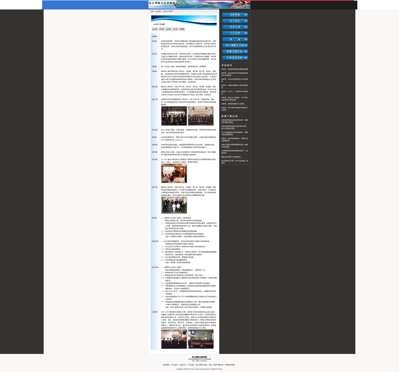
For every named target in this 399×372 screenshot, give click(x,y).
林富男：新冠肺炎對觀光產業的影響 (234, 69)
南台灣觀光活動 (201, 365)
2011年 (161, 29)
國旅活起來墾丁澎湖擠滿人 (231, 157)
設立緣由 (174, 365)
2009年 (175, 29)
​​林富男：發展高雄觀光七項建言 (233, 104)
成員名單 (182, 365)
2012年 (154, 29)
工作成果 (158, 11)
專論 (210, 365)
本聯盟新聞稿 (230, 365)
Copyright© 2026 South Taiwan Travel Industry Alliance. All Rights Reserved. (199, 369)
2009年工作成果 (159, 24)
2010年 (168, 29)
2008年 (181, 29)
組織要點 (166, 365)
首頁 (152, 11)
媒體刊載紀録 (218, 365)
